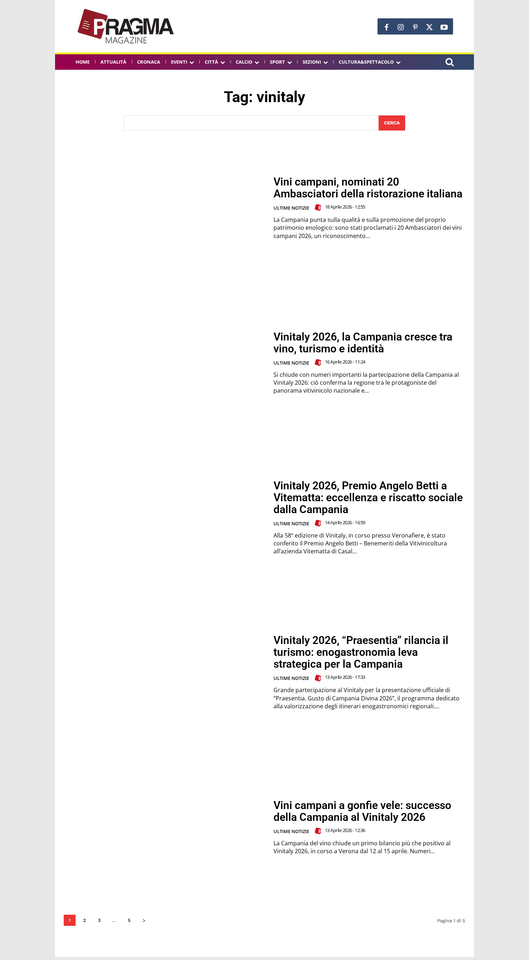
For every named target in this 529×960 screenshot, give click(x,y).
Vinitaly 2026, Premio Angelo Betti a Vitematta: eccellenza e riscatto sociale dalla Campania (368, 497)
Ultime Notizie (291, 208)
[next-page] (144, 920)
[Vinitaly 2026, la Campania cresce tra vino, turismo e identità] (164, 362)
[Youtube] (444, 27)
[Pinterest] (415, 27)
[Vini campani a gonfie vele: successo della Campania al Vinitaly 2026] (164, 827)
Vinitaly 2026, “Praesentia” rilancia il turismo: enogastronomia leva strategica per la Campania (360, 652)
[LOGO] (126, 26)
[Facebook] (386, 27)
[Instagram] (400, 27)
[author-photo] (319, 207)
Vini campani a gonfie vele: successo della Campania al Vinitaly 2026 (362, 811)
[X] (429, 27)
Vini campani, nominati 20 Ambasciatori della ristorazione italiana (367, 187)
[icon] (449, 63)
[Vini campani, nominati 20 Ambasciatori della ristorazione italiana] (164, 208)
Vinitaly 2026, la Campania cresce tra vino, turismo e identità (362, 342)
